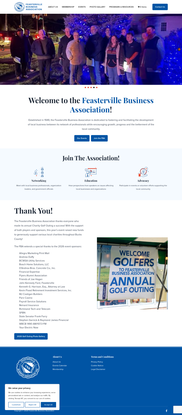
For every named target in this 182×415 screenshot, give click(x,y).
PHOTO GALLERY (97, 6)
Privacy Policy (97, 361)
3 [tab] (91, 87)
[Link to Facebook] (166, 411)
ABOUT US (53, 6)
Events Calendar (60, 365)
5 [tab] (96, 87)
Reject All (32, 404)
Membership (58, 369)
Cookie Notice (97, 365)
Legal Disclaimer (98, 369)
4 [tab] (94, 87)
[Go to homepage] (28, 7)
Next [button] (179, 49)
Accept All (48, 404)
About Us (57, 361)
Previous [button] (2, 49)
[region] (32, 397)
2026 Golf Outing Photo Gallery (31, 336)
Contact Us (160, 6)
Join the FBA (99, 138)
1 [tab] (85, 87)
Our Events (82, 138)
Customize (16, 404)
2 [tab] (88, 87)
